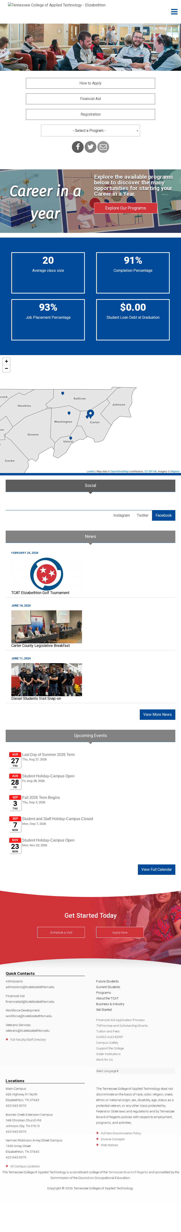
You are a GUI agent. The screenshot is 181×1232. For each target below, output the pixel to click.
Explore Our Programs (125, 207)
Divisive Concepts (113, 1139)
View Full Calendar (156, 869)
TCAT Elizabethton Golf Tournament (40, 593)
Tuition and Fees (107, 1031)
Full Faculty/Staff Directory (28, 1039)
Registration (91, 114)
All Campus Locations (25, 1166)
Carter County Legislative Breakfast (40, 645)
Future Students (107, 981)
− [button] (6, 368)
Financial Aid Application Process (120, 1020)
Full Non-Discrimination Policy (121, 1133)
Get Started (104, 1009)
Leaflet (91, 471)
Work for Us (104, 1059)
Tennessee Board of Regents (128, 1172)
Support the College (110, 1048)
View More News (157, 714)
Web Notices (109, 1145)
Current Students (108, 987)
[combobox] (90, 130)
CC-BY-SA (150, 471)
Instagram (121, 515)
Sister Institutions (108, 1054)
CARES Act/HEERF (109, 1037)
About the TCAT (107, 998)
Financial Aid (90, 98)
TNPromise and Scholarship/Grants (122, 1025)
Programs (103, 992)
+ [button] (6, 361)
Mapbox (175, 471)
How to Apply (90, 83)
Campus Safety (107, 1042)
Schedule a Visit (61, 932)
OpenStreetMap (120, 471)
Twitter (142, 515)
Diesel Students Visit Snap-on (36, 698)
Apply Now (120, 932)
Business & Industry (110, 1004)
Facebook (164, 515)
